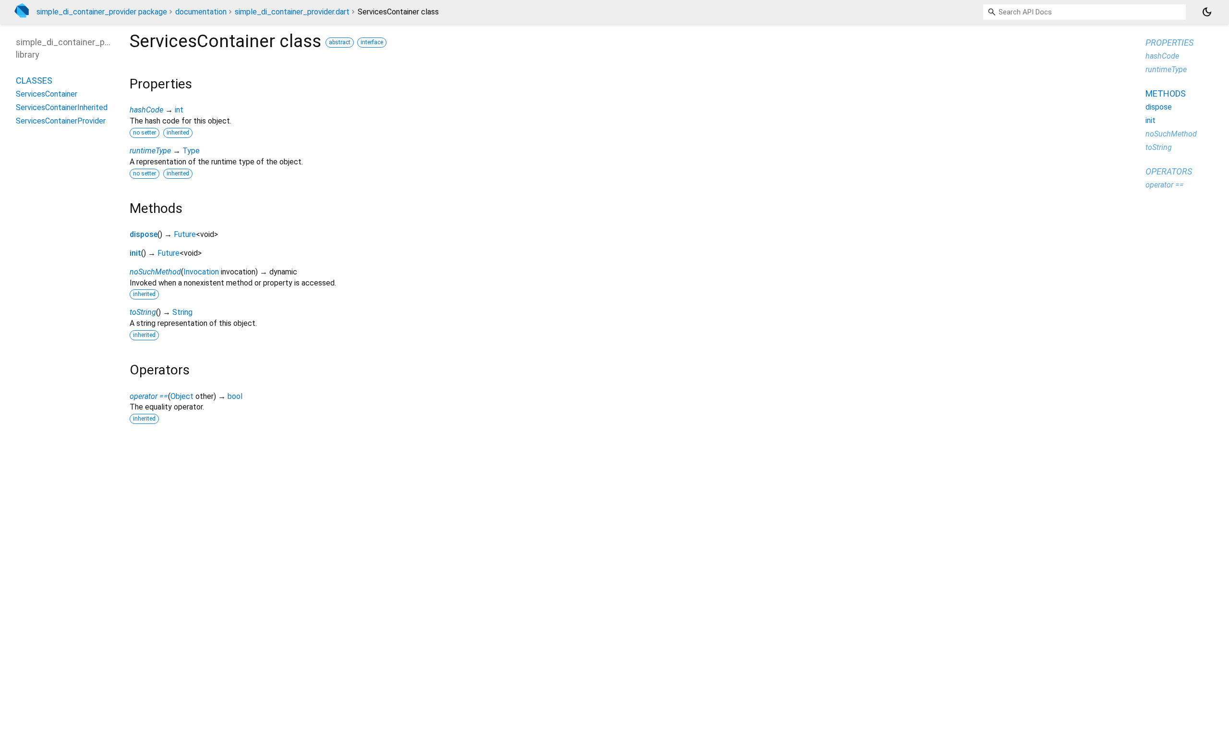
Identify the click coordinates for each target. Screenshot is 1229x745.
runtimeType (150, 150)
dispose (143, 234)
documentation (201, 11)
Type (191, 150)
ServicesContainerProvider (61, 120)
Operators (1168, 171)
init (135, 253)
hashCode (146, 109)
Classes (34, 80)
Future (185, 234)
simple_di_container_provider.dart (292, 11)
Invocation (201, 271)
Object (181, 396)
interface (372, 42)
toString (143, 312)
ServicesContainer (46, 94)
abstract (339, 42)
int (179, 109)
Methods (1165, 93)
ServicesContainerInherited (62, 107)
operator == (149, 396)
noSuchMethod (155, 271)
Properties (1169, 42)
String (182, 312)
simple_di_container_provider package (101, 11)
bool (235, 396)
